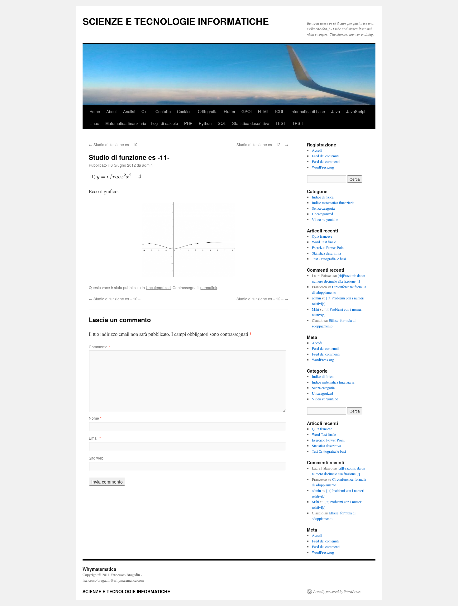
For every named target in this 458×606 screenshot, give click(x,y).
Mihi (315, 309)
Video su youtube (325, 219)
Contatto (163, 111)
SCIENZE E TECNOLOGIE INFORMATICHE (176, 21)
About (111, 111)
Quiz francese (322, 236)
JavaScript (355, 111)
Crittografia (207, 111)
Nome (95, 418)
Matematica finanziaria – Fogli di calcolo (141, 123)
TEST (280, 123)
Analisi (129, 111)
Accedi (317, 150)
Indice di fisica (322, 196)
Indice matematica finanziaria (333, 202)
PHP (188, 123)
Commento (99, 346)
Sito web (96, 457)
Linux (94, 123)
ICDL (279, 111)
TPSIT (298, 123)
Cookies (184, 111)
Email (95, 438)
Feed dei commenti (326, 161)
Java (335, 111)
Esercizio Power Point (328, 247)
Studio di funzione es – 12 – (262, 144)
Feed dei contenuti (325, 155)
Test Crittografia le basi (329, 258)
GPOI (246, 111)
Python (205, 123)
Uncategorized (158, 287)
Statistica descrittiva (250, 123)
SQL (222, 123)
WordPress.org (323, 167)
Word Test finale (324, 241)
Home (94, 111)
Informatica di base (307, 111)
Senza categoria (323, 208)
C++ (145, 111)
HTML (263, 111)
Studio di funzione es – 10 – (115, 144)
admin (147, 165)
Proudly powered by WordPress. (337, 591)
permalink (208, 287)
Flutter (229, 111)
